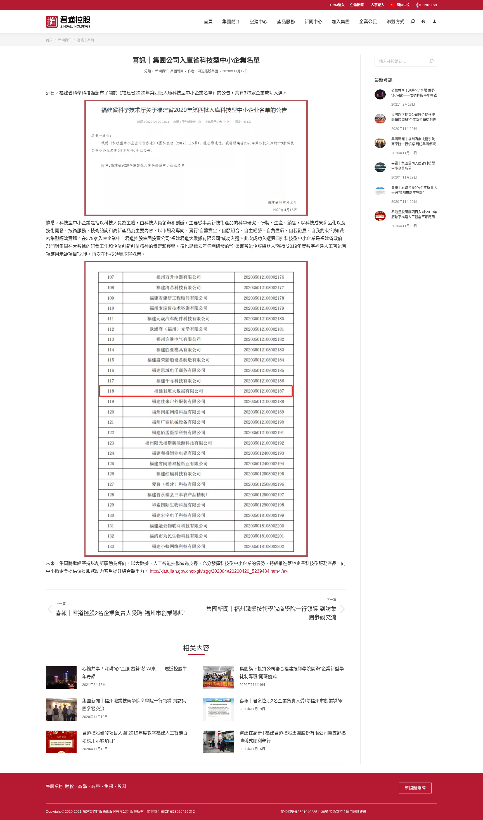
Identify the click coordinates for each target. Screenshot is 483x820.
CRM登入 (337, 5)
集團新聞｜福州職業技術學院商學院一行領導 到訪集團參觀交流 (134, 704)
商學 (82, 786)
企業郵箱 (357, 5)
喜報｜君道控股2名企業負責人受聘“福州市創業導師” (291, 700)
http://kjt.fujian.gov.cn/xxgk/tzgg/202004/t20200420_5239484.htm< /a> (219, 571)
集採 (109, 786)
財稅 (69, 786)
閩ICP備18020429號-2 (177, 812)
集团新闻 (177, 71)
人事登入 (377, 5)
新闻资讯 (162, 71)
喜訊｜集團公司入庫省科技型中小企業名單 (413, 165)
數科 (122, 786)
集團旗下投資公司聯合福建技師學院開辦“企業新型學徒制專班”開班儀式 (292, 672)
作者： (203, 71)
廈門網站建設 (356, 812)
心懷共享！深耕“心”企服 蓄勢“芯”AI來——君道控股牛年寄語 (134, 672)
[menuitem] (400, 5)
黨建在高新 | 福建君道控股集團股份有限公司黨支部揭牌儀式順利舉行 (293, 737)
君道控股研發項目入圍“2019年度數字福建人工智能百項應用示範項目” (135, 737)
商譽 (96, 786)
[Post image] (61, 677)
